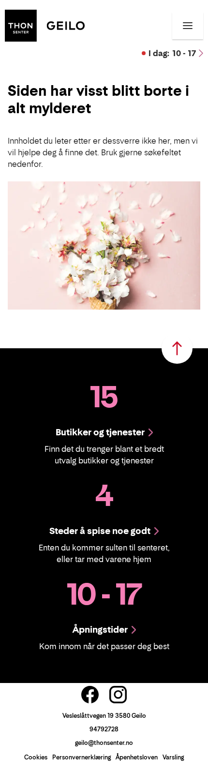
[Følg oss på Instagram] (118, 694)
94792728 (104, 729)
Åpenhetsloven (137, 757)
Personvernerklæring (81, 757)
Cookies (35, 757)
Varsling (173, 757)
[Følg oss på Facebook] (90, 694)
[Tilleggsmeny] (187, 25)
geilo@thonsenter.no (104, 742)
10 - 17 (172, 53)
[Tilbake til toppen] (177, 348)
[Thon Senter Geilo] (45, 25)
